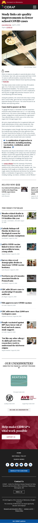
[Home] (8, 6)
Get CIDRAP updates (19, 521)
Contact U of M (28, 509)
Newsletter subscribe (19, 471)
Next (19, 185)
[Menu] (34, 7)
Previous (17, 185)
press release (8, 163)
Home (19, 453)
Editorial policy (19, 456)
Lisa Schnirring (6, 25)
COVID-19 (9, 27)
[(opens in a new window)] (13, 2)
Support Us (11, 437)
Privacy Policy (19, 511)
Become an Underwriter (19, 410)
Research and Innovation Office (13, 509)
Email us (19, 492)
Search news (19, 459)
